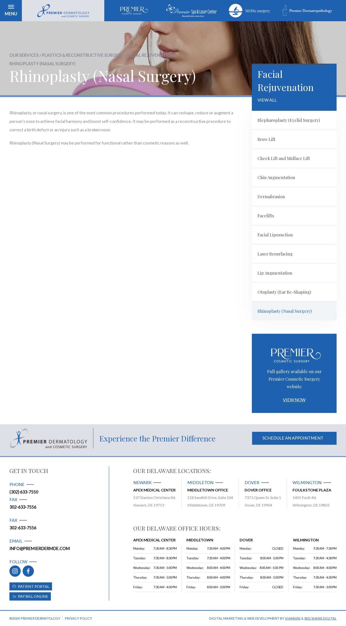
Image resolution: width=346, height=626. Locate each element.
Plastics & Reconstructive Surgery (82, 55)
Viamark (293, 618)
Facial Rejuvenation (150, 55)
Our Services (24, 55)
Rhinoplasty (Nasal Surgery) (42, 63)
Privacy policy (78, 618)
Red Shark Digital (320, 618)
